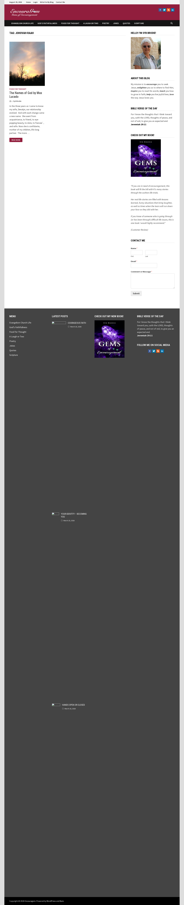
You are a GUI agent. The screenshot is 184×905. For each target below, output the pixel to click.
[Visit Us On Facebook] (160, 10)
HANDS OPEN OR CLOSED (73, 705)
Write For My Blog (46, 2)
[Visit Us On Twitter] (164, 10)
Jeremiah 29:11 (138, 124)
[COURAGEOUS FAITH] (59, 323)
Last (146, 256)
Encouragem (57, 11)
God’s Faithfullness (47, 23)
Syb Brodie (17, 101)
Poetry (105, 23)
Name (134, 248)
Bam (62, 901)
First (132, 256)
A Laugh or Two (90, 23)
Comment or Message (141, 271)
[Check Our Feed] (168, 10)
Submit (136, 293)
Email (134, 261)
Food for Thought (70, 23)
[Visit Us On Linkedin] (172, 10)
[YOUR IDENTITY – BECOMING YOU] (55, 514)
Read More (15, 140)
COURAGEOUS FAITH (77, 323)
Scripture (139, 23)
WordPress (51, 901)
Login (35, 2)
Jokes (116, 23)
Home (28, 2)
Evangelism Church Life (22, 23)
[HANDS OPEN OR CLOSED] (56, 705)
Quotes (126, 23)
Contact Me (60, 2)
